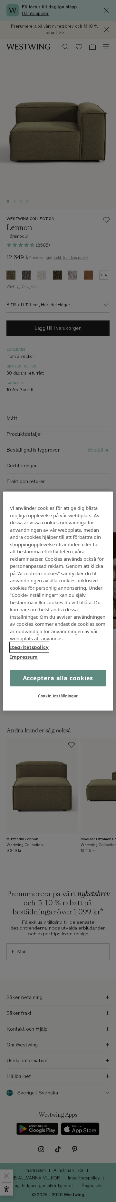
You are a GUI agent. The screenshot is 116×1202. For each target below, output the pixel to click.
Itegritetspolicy (29, 647)
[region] (58, 601)
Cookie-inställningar (58, 695)
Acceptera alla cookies (58, 678)
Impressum (24, 656)
